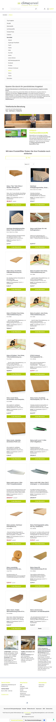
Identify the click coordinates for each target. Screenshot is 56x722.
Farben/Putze (10, 31)
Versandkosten (27, 712)
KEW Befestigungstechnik (14, 60)
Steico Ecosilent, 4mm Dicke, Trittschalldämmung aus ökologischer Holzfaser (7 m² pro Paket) (39, 313)
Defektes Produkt (24, 688)
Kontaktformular (4, 694)
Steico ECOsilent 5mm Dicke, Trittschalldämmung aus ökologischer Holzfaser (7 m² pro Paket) (15, 313)
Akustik (9, 23)
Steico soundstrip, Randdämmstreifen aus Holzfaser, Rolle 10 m (14, 568)
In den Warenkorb (16, 205)
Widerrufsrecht (23, 691)
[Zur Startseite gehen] (28, 4)
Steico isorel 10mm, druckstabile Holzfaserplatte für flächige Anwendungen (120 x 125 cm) (15, 398)
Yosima (9, 75)
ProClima (10, 65)
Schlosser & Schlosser (13, 68)
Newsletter (22, 696)
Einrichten (9, 78)
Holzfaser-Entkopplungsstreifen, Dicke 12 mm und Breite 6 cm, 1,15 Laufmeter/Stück (39, 186)
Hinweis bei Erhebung (17, 720)
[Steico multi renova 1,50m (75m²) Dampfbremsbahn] (16, 471)
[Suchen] (35, 8)
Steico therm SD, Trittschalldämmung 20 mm (38, 568)
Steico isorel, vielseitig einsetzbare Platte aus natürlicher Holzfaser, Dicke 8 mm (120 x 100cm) (16, 441)
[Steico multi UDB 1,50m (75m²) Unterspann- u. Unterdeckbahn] (39, 471)
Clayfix (9, 45)
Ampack (10, 40)
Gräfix (9, 50)
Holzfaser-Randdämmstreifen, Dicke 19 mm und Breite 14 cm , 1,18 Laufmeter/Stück (16, 229)
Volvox (9, 73)
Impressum (41, 686)
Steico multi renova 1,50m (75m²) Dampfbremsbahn (14, 483)
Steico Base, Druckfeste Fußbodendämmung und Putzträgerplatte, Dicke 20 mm (16, 271)
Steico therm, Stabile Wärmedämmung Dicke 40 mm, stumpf (16, 610)
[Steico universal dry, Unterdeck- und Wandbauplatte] (39, 599)
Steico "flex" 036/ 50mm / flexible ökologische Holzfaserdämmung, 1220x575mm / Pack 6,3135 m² (16, 186)
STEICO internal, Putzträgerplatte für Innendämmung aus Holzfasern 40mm (39, 356)
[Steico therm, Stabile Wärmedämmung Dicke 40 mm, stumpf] (16, 599)
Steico (9, 70)
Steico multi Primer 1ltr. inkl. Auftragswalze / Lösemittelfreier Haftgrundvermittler (38, 229)
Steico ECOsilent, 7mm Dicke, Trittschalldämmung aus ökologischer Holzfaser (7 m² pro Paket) (16, 356)
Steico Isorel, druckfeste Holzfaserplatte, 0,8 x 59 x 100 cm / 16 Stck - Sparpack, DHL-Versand (39, 398)
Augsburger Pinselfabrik (13, 42)
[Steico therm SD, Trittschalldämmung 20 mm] (39, 556)
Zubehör (9, 34)
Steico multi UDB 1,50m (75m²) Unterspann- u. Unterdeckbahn (39, 483)
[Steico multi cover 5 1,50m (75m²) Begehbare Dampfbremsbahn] (39, 429)
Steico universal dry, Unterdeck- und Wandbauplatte (39, 610)
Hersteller (9, 37)
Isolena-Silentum (12, 57)
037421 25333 (5, 688)
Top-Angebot (10, 20)
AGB (21, 684)
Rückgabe (22, 686)
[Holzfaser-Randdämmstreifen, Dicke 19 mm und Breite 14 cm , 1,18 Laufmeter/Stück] (16, 217)
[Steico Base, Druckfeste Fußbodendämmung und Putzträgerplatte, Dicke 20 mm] (16, 260)
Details (39, 628)
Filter (29, 157)
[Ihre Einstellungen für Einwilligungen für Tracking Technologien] (53, 719)
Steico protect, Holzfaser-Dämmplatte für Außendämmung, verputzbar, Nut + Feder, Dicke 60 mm (15, 525)
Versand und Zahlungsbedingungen (12, 708)
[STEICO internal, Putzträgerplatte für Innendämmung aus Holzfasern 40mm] (39, 344)
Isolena (9, 55)
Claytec (10, 47)
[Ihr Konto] (44, 8)
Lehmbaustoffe (11, 29)
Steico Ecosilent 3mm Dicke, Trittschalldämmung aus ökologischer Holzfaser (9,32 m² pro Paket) (39, 271)
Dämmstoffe (10, 26)
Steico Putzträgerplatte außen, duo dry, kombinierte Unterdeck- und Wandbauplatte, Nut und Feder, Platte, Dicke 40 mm (39, 525)
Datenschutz (41, 684)
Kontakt (21, 690)
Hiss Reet (10, 52)
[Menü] (3, 8)
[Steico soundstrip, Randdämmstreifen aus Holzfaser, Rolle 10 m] (16, 556)
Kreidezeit (10, 63)
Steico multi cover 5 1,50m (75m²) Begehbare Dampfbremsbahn (38, 441)
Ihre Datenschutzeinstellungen (33, 720)
